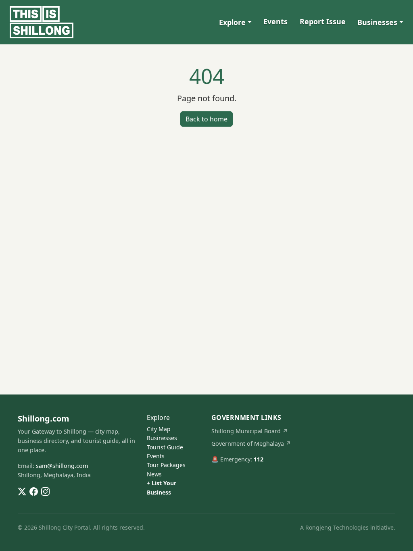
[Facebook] (33, 491)
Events (275, 21)
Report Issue (323, 21)
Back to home (206, 119)
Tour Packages (166, 465)
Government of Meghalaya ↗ (251, 443)
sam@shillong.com (62, 466)
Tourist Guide (165, 447)
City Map (159, 429)
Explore (232, 22)
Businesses (377, 22)
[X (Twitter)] (22, 491)
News (154, 474)
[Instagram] (45, 491)
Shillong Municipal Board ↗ (249, 431)
